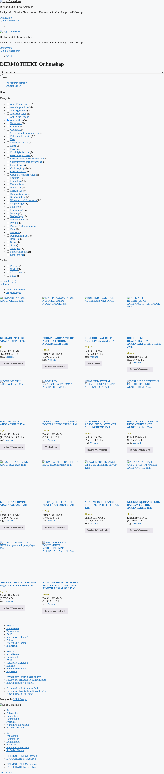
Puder (13, 229)
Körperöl (14, 206)
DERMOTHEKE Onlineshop (21, 755)
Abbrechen (5, 284)
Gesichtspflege (17, 168)
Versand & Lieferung (17, 637)
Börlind (14, 269)
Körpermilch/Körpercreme (23, 200)
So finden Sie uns (15, 727)
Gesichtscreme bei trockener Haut (27, 158)
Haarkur (14, 177)
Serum (13, 245)
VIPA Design (20, 699)
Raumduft (15, 232)
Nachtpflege (16, 216)
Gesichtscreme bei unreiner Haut (26, 161)
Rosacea (14, 238)
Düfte (13, 145)
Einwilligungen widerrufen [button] (20, 682)
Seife (12, 242)
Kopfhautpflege (18, 197)
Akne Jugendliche (19, 107)
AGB (9, 634)
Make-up (14, 213)
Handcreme (16, 187)
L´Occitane (16, 272)
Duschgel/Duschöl (19, 142)
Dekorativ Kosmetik (20, 136)
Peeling (14, 222)
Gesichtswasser (18, 171)
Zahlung (10, 640)
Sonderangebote (18, 251)
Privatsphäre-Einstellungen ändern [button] (23, 676)
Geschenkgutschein (20, 155)
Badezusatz (16, 123)
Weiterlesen (93, 363)
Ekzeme (14, 149)
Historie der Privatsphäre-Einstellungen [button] (26, 679)
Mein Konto (12, 628)
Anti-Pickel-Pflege (19, 117)
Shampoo (15, 248)
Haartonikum (17, 184)
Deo (12, 139)
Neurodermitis (17, 219)
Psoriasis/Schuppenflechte (23, 226)
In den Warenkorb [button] (13, 363)
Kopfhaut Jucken (19, 194)
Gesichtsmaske (17, 165)
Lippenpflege (17, 210)
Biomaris (14, 266)
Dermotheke (12, 716)
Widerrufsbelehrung (16, 642)
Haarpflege (15, 181)
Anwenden (8, 281)
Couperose (15, 129)
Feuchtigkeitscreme (20, 152)
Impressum (11, 645)
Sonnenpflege (17, 255)
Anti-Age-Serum (18, 113)
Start (8, 710)
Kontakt (10, 625)
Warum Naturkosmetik (17, 724)
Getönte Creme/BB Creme (23, 174)
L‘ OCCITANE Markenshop (21, 758)
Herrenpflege (17, 190)
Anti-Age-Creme (18, 110)
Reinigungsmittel (18, 235)
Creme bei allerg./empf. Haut (25, 133)
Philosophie (12, 713)
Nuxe (13, 275)
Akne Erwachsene (19, 104)
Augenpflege (16, 120)
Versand (9, 356)
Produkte (11, 721)
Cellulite (14, 126)
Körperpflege (17, 203)
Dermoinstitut (13, 719)
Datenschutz (12, 631)
